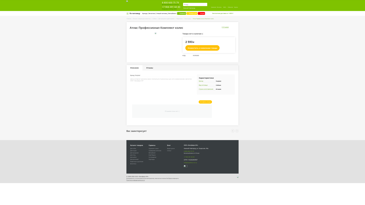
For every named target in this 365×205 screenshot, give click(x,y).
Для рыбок (133, 157)
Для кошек (133, 150)
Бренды (145, 13)
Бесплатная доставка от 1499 (222, 13)
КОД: (184, 55)
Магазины (219, 7)
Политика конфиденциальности (135, 180)
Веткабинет (172, 13)
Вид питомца (203, 85)
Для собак (133, 148)
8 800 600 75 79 (170, 2)
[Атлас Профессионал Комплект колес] (155, 33)
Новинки (183, 13)
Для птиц (133, 155)
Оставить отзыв (205, 102)
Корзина (236, 7)
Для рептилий (134, 159)
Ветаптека (152, 13)
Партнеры (152, 159)
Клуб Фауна (152, 155)
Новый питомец (161, 13)
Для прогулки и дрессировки (167, 18)
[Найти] (206, 4)
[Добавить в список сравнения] (179, 37)
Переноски (179, 18)
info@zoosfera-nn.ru (190, 163)
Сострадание (152, 157)
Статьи (169, 150)
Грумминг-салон (154, 148)
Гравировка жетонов (155, 150)
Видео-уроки (171, 148)
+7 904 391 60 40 (171, 6)
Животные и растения (136, 161)
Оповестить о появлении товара (202, 48)
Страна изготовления (206, 89)
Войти (224, 7)
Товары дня (193, 13)
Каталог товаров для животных (142, 18)
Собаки (155, 18)
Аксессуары (187, 18)
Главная (129, 18)
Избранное (230, 7)
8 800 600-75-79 (189, 151)
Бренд (201, 81)
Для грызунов (134, 153)
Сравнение (213, 7)
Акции (202, 13)
